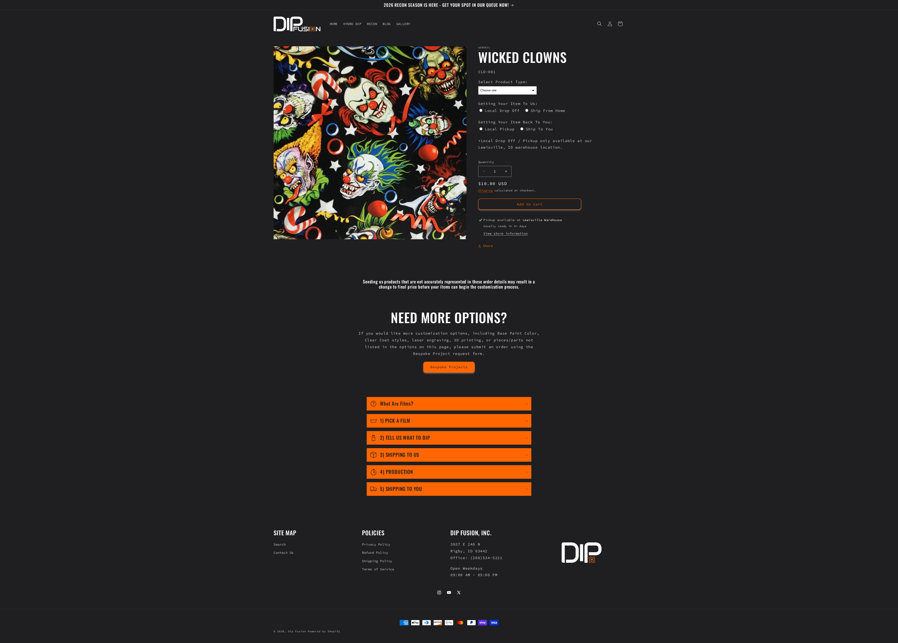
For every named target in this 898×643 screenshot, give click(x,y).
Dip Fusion (297, 631)
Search (280, 544)
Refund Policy (375, 552)
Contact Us (284, 552)
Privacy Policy (376, 544)
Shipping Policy (377, 561)
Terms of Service (378, 569)
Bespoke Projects (449, 367)
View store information (505, 233)
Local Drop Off (502, 110)
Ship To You (539, 129)
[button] (599, 24)
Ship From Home (548, 110)
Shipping (485, 190)
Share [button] (488, 246)
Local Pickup (499, 129)
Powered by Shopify (324, 631)
